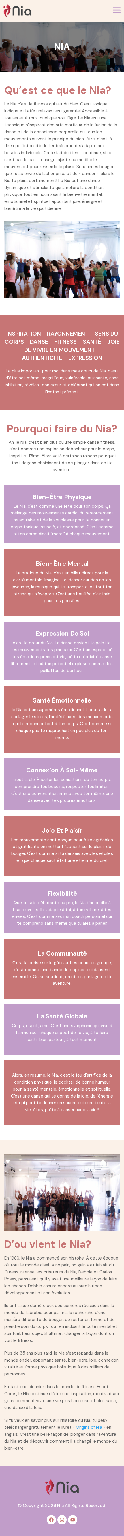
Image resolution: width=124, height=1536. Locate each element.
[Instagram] (62, 1519)
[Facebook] (51, 1519)
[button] (116, 10)
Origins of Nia (89, 1427)
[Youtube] (72, 1519)
